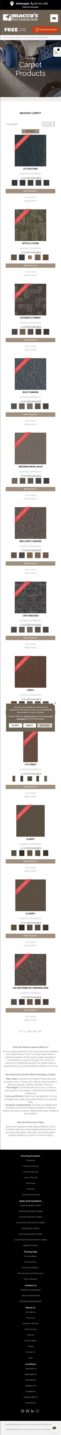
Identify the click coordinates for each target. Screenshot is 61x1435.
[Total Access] (46, 481)
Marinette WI (30, 1380)
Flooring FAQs (30, 1262)
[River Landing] (21, 778)
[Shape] (30, 374)
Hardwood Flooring (30, 1166)
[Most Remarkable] (21, 257)
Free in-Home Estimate (31, 1296)
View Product (30, 191)
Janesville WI (30, 1403)
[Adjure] (45, 853)
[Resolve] (30, 821)
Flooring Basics (30, 1256)
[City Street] (46, 183)
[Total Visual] (29, 1002)
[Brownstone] (30, 183)
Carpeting (30, 1160)
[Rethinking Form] (38, 332)
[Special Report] (22, 481)
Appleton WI (30, 1386)
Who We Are (30, 1312)
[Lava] (29, 406)
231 (40, 1031)
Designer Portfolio (30, 1245)
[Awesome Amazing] (37, 257)
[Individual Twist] (30, 332)
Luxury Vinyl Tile (30, 1177)
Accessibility (11, 1429)
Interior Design (31, 1340)
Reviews (30, 1335)
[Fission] (37, 406)
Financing (30, 1318)
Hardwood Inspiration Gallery (31, 1211)
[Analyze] (21, 853)
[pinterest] (23, 1411)
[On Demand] (38, 481)
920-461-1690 (41, 3)
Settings (44, 725)
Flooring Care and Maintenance (30, 1273)
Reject (29, 725)
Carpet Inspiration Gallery (30, 1205)
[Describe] (29, 853)
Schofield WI (30, 1391)
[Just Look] (45, 1002)
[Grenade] (21, 406)
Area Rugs (30, 1189)
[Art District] (29, 778)
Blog (30, 1358)
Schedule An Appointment (30, 1290)
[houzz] (32, 1411)
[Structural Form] (46, 332)
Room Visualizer (30, 1279)
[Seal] (45, 406)
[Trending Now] (30, 448)
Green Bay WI (30, 1368)
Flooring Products (16, 37)
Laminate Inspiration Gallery (30, 1217)
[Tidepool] (30, 150)
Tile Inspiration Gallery (30, 1228)
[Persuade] (37, 853)
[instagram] (37, 1411)
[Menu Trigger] (54, 18)
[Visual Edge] (30, 299)
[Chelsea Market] (30, 672)
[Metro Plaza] (37, 778)
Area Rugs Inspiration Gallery (31, 1234)
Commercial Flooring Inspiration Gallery (30, 1240)
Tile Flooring (30, 1183)
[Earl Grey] (38, 183)
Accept (15, 725)
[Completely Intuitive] (29, 555)
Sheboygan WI (31, 1374)
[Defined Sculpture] (22, 332)
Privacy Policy (41, 1429)
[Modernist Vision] (29, 257)
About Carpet (29, 37)
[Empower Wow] (37, 555)
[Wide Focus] (21, 1002)
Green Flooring (30, 1329)
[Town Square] (45, 778)
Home (5, 37)
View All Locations (30, 7)
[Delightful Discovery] (30, 225)
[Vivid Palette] (45, 257)
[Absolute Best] (37, 1002)
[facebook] (28, 1411)
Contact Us (30, 1352)
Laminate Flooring (30, 1172)
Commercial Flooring (30, 1194)
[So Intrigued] (30, 523)
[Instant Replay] (30, 481)
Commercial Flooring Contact (31, 1301)
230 (35, 1031)
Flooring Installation (30, 1267)
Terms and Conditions (26, 1429)
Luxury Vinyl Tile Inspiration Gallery (30, 1222)
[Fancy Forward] (30, 970)
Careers (31, 1346)
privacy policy (30, 716)
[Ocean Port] (22, 183)
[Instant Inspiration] (45, 555)
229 (29, 1031)
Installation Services (30, 1323)
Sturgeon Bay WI (31, 1397)
